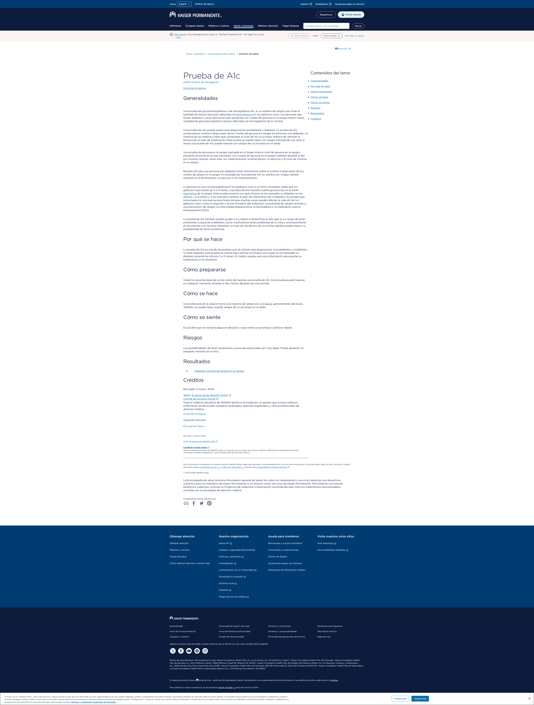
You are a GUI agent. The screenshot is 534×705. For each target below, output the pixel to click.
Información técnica (327, 631)
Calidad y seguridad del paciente (237, 550)
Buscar (358, 26)
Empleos (223, 590)
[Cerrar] (529, 699)
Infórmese (175, 25)
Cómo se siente (320, 102)
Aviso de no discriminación (183, 631)
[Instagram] (204, 651)
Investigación (226, 563)
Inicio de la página (194, 413)
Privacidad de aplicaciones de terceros (286, 637)
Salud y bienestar (244, 25)
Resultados (317, 113)
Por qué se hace (193, 426)
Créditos (316, 118)
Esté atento (180, 34)
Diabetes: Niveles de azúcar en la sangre (219, 371)
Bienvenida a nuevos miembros (285, 543)
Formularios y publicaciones (283, 550)
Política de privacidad (231, 467)
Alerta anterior (301, 36)
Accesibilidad (176, 626)
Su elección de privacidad (231, 637)
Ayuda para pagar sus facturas (349, 4)
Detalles (334, 680)
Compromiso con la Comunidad (236, 570)
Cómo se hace (319, 97)
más (178, 37)
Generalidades (319, 80)
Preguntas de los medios (232, 596)
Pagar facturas (291, 25)
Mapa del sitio (324, 637)
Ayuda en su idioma (179, 637)
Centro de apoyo (204, 4)
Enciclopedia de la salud (222, 54)
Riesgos (315, 107)
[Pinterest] (196, 651)
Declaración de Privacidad (104, 702)
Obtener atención (268, 25)
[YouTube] (188, 651)
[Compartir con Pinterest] (209, 503)
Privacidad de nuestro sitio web (234, 626)
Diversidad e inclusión (231, 576)
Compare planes (195, 25)
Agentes (305, 4)
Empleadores (322, 4)
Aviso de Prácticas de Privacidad (234, 631)
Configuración (400, 698)
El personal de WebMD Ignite (202, 441)
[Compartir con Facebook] (194, 503)
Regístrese (326, 14)
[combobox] (326, 26)
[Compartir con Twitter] (201, 503)
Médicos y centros (218, 25)
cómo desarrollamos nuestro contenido (270, 467)
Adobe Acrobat (225, 687)
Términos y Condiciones (81, 702)
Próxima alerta (329, 36)
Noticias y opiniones (230, 556)
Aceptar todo (420, 698)
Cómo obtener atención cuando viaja (190, 563)
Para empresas (325, 543)
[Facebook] (180, 651)
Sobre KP (224, 543)
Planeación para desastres (330, 626)
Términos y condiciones (279, 626)
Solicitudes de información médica (287, 570)
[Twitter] (172, 651)
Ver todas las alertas (354, 36)
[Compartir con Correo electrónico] (186, 503)
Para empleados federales (331, 550)
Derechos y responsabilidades (282, 631)
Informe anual (226, 583)
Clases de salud (178, 556)
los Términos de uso (208, 467)
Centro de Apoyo (277, 556)
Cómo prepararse (321, 91)
